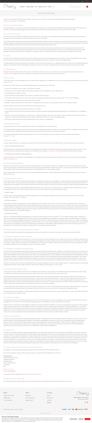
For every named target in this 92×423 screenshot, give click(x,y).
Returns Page (9, 82)
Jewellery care (7, 397)
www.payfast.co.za (52, 151)
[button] (82, 1)
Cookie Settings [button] (73, 419)
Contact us (49, 400)
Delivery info (28, 395)
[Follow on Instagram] (87, 1)
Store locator (50, 397)
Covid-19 (49, 402)
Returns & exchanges (30, 397)
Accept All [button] (88, 419)
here (55, 325)
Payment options (29, 400)
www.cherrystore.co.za (12, 21)
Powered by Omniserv (46, 413)
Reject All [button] (81, 419)
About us (49, 395)
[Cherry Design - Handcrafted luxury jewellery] (10, 6)
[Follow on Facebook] (86, 1)
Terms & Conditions (8, 400)
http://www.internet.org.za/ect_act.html (31, 374)
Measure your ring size (9, 395)
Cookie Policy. (27, 420)
